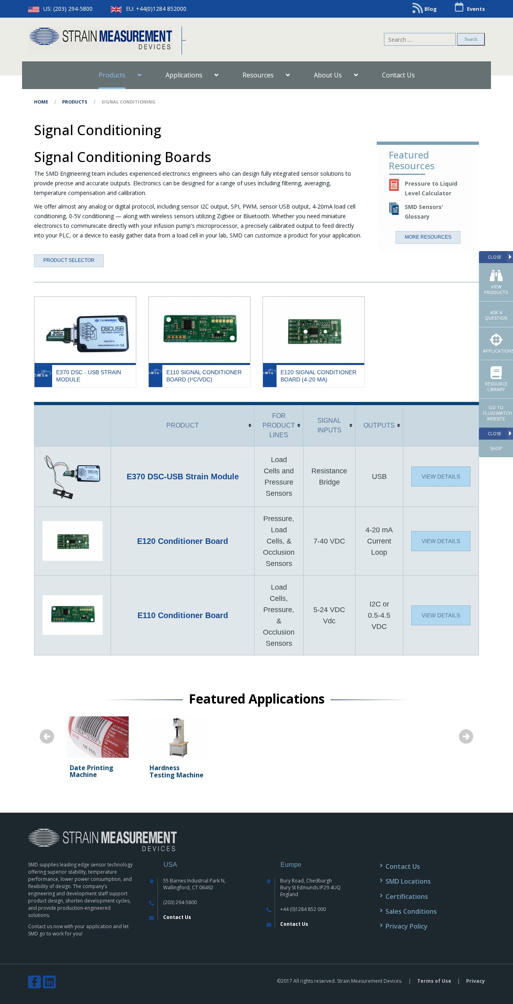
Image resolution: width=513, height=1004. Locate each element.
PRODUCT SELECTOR (69, 260)
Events (476, 8)
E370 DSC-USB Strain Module (183, 476)
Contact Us (177, 917)
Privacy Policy (407, 926)
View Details (441, 476)
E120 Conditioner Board (182, 541)
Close (494, 257)
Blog (430, 8)
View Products (496, 289)
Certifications (407, 896)
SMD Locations (408, 881)
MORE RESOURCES (428, 237)
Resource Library (496, 386)
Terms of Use (434, 981)
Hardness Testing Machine (176, 771)
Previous (47, 736)
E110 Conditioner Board (182, 615)
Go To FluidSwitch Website (497, 413)
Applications (498, 351)
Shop (496, 448)
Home (41, 102)
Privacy (475, 981)
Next (466, 736)
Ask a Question (496, 315)
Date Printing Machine (91, 771)
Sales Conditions (411, 911)
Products (74, 102)
